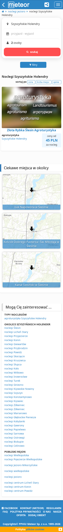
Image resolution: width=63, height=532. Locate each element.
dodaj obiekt (37, 515)
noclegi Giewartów (15, 344)
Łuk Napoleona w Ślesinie (31, 207)
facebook (11, 508)
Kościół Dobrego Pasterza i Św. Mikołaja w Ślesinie (31, 244)
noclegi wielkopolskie (16, 471)
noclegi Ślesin (12, 328)
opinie (56, 82)
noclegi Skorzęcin (14, 356)
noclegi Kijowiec (13, 401)
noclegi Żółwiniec (14, 405)
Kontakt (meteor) (32, 508)
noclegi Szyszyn (13, 393)
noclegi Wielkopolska (16, 455)
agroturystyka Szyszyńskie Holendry (25, 318)
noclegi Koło (11, 368)
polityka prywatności (25, 511)
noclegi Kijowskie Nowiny (19, 388)
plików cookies (35, 529)
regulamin (53, 508)
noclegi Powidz (13, 352)
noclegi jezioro (13, 476)
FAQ (5, 511)
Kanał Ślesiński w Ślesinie (31, 285)
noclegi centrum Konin (17, 486)
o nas (47, 511)
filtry (34, 64)
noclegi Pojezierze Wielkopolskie (23, 459)
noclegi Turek (12, 380)
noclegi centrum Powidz (18, 490)
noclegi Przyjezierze (16, 336)
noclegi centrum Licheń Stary (21, 482)
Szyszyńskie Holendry (14, 138)
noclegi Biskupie (14, 441)
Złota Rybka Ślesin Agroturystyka (31, 130)
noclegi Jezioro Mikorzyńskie (20, 465)
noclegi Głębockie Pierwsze (20, 417)
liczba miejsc (43, 82)
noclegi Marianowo (15, 413)
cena (30, 82)
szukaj (34, 52)
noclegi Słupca (13, 364)
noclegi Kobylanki (14, 421)
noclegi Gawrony (14, 425)
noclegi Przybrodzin (16, 348)
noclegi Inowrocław (15, 376)
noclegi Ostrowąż (14, 437)
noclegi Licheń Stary (16, 332)
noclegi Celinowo (14, 445)
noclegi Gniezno (13, 384)
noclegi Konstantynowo (18, 397)
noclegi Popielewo (15, 429)
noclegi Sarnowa (14, 433)
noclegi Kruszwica (15, 360)
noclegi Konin (12, 340)
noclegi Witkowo (13, 372)
